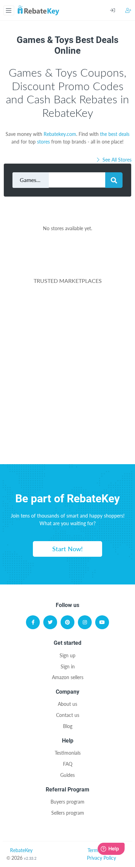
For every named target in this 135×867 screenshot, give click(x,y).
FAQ (67, 764)
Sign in (68, 666)
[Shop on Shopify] (67, 438)
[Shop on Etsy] (67, 405)
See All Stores (116, 160)
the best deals (114, 134)
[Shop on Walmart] (67, 305)
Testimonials (68, 753)
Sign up (67, 655)
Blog (67, 726)
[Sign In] (117, 10)
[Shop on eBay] (67, 372)
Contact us (67, 715)
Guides (67, 775)
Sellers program (67, 813)
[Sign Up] (128, 10)
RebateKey (21, 850)
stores (43, 142)
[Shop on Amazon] (67, 339)
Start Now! (67, 549)
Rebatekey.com (60, 134)
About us (67, 704)
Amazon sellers (67, 677)
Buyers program (67, 802)
